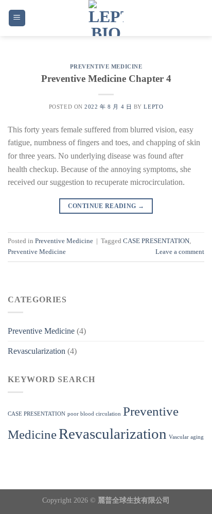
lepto (153, 107)
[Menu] (17, 18)
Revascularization (36, 351)
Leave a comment (179, 251)
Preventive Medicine (106, 66)
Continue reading (106, 206)
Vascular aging (186, 437)
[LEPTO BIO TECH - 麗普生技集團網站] (106, 18)
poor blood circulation (94, 414)
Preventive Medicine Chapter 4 (106, 78)
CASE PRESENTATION (156, 241)
